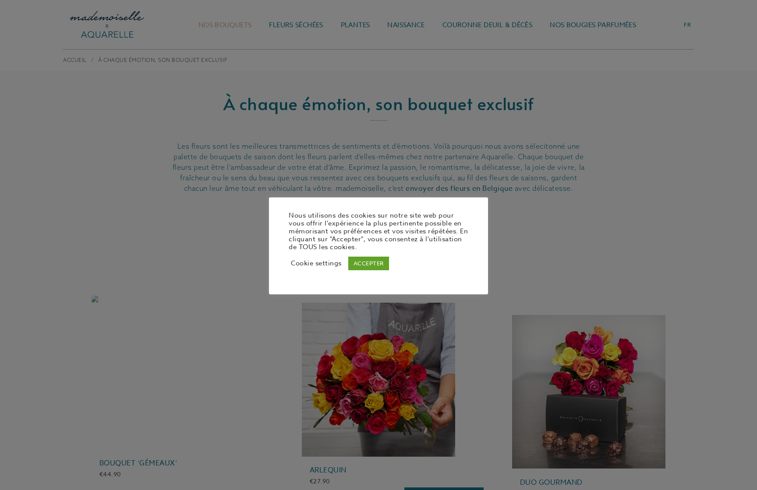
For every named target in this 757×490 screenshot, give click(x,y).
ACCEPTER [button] (369, 263)
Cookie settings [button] (316, 263)
